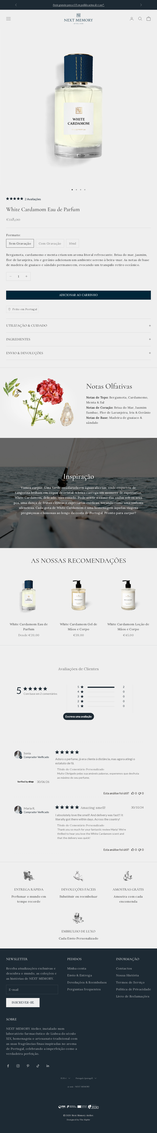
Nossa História (127, 975)
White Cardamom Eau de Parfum (29, 626)
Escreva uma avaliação (78, 716)
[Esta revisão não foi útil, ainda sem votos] (139, 793)
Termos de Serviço (130, 982)
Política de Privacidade (133, 989)
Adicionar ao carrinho (78, 295)
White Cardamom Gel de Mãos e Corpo (78, 626)
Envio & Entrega (79, 975)
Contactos (124, 968)
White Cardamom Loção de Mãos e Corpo (128, 626)
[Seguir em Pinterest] (28, 1066)
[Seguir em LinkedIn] (48, 1066)
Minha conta (76, 968)
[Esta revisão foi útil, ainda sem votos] (132, 793)
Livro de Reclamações (132, 996)
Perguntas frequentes (84, 989)
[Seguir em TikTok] (38, 1066)
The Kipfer (85, 1119)
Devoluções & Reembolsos (87, 982)
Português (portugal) (84, 1078)
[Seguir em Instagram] (18, 1066)
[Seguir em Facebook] (8, 1066)
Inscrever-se (23, 1002)
